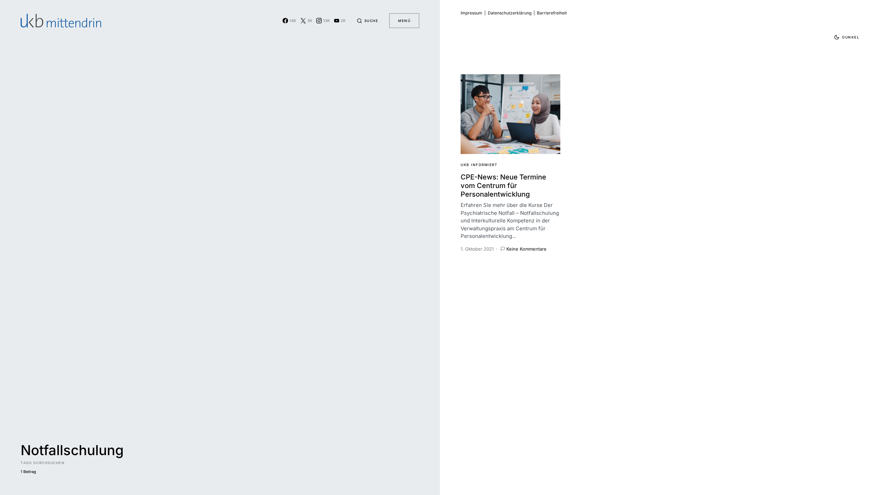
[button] (367, 20)
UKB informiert (479, 165)
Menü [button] (404, 21)
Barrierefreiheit (552, 12)
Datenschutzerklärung (509, 12)
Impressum (471, 12)
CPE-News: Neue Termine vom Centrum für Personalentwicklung (503, 185)
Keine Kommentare (526, 249)
